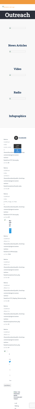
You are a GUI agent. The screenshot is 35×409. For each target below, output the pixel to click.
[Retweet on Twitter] (10, 371)
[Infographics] (17, 98)
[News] (17, 28)
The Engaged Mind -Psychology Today (18, 395)
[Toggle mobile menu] (32, 8)
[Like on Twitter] (10, 377)
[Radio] (17, 75)
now (10, 359)
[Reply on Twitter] (9, 365)
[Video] (17, 51)
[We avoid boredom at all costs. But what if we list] (17, 142)
